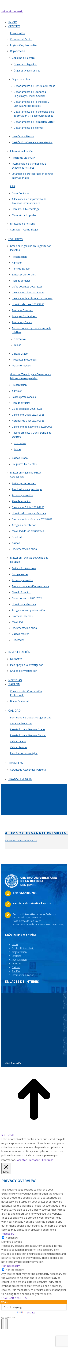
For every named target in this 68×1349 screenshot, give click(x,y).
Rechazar (34, 1160)
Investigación (19, 959)
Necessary (12, 1237)
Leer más (47, 1160)
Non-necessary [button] (10, 1265)
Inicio (15, 944)
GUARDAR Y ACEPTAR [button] (14, 1297)
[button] (31, 17)
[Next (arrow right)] (6, 1323)
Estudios (16, 955)
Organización (19, 952)
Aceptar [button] (22, 1160)
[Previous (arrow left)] (2, 1323)
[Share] (6, 1317)
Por (18, 840)
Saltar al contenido (12, 11)
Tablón (16, 971)
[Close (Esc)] (2, 1317)
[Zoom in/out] (13, 1317)
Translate (29, 1312)
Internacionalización (23, 975)
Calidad (16, 967)
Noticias (9, 840)
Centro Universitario (23, 948)
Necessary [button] (7, 1233)
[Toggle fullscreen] (9, 1317)
